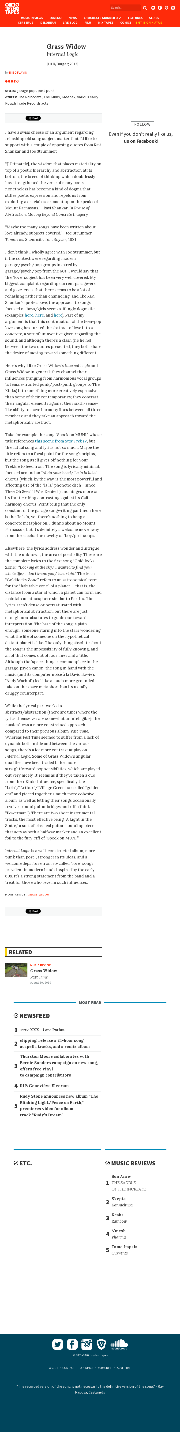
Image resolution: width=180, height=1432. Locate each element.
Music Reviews (32, 18)
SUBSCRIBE (105, 1368)
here (29, 315)
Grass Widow (38, 894)
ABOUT (53, 1368)
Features (135, 18)
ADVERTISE (124, 1368)
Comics (125, 23)
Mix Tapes (105, 23)
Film (88, 23)
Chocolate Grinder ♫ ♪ (102, 18)
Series (154, 18)
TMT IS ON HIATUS (148, 23)
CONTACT (68, 1368)
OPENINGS (86, 1368)
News (73, 18)
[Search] (145, 8)
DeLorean (48, 23)
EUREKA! (55, 18)
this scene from (61, 441)
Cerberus (25, 23)
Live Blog (70, 23)
